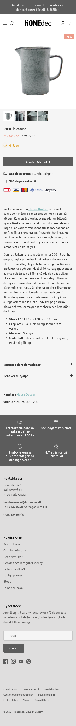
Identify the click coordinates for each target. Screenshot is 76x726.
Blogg (7, 581)
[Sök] (14, 23)
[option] (38, 70)
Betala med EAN (14, 569)
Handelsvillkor (12, 556)
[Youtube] (21, 661)
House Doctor (38, 209)
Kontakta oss (11, 544)
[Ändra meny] (4, 23)
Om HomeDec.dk (14, 550)
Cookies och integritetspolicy (23, 563)
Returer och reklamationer (22, 364)
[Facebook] (5, 661)
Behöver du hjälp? (15, 376)
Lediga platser (12, 575)
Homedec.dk (18, 711)
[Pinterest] (28, 661)
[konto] (62, 23)
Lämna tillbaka (13, 588)
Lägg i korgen (38, 161)
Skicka (14, 648)
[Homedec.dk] (38, 23)
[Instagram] (13, 661)
